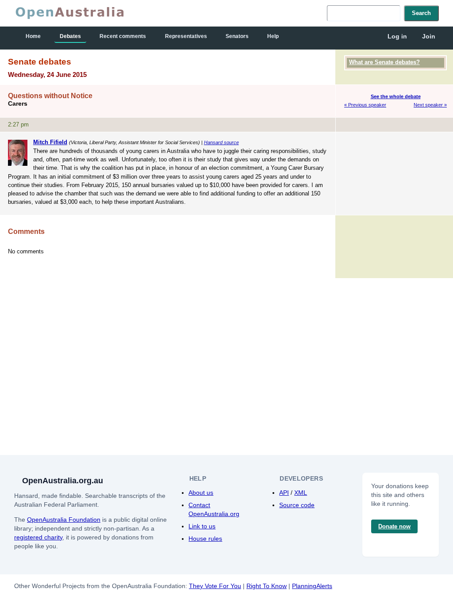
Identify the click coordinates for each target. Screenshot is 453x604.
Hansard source (221, 142)
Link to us (201, 526)
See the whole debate (396, 96)
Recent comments (123, 36)
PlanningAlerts (312, 585)
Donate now (394, 526)
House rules (205, 538)
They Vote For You (215, 585)
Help (273, 36)
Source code (297, 504)
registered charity (38, 537)
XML (300, 492)
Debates (70, 36)
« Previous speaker (365, 104)
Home (33, 36)
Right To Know (266, 585)
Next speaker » (430, 104)
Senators (237, 36)
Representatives (186, 36)
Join (428, 36)
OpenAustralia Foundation (63, 519)
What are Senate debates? (384, 62)
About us (200, 492)
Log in (397, 36)
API (284, 492)
